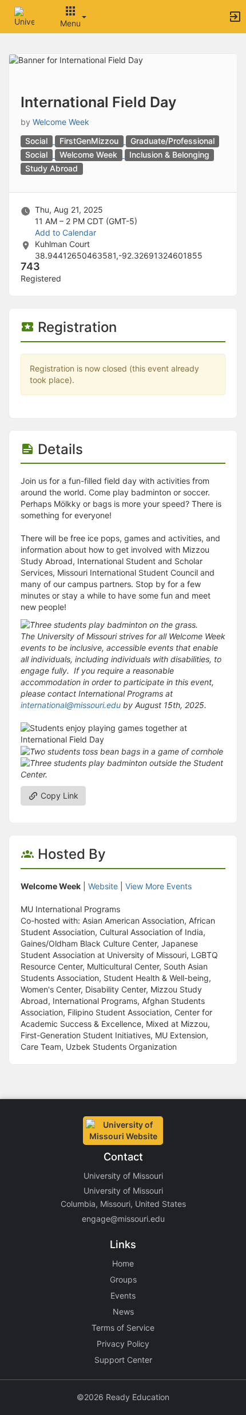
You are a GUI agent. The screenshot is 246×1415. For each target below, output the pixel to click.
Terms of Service (123, 1327)
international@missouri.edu (71, 705)
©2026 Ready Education (123, 1397)
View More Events (158, 886)
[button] (24, 16)
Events (123, 1295)
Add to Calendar (65, 232)
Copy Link (58, 795)
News (123, 1311)
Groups (123, 1279)
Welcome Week (61, 122)
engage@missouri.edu (123, 1219)
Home (123, 1263)
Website (103, 886)
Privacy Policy (123, 1343)
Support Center (123, 1360)
